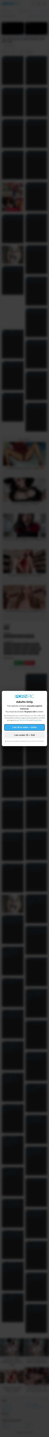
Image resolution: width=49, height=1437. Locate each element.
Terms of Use (24, 720)
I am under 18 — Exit (24, 735)
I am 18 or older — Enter (24, 727)
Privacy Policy (37, 720)
